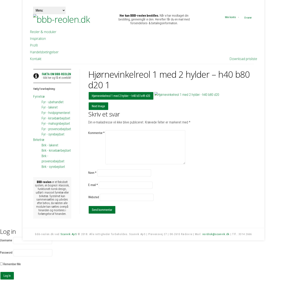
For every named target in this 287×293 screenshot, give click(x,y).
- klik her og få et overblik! (56, 75)
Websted (93, 197)
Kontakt (35, 58)
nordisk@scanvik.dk (216, 234)
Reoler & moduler (43, 31)
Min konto (230, 17)
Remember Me (12, 264)
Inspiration (38, 38)
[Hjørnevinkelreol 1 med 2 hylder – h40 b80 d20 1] (186, 95)
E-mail (93, 185)
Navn (92, 173)
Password (6, 252)
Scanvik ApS (69, 234)
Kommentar (96, 133)
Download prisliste (243, 58)
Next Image (98, 106)
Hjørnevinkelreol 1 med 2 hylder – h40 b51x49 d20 (121, 96)
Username (6, 240)
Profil (34, 45)
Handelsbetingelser (44, 52)
